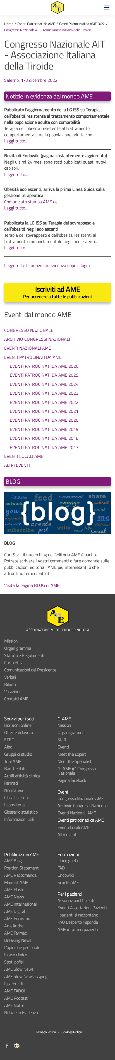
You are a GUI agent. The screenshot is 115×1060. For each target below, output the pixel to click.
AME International (20, 904)
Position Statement (21, 867)
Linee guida (68, 860)
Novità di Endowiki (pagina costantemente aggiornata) (55, 155)
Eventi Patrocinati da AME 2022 (82, 23)
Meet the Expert (72, 754)
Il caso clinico (15, 954)
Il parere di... (14, 983)
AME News (14, 896)
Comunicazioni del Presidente (30, 669)
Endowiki (66, 875)
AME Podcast (16, 998)
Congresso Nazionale (28, 330)
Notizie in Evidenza (21, 1012)
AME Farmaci (16, 933)
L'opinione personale (22, 947)
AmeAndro (13, 925)
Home (8, 23)
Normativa (13, 790)
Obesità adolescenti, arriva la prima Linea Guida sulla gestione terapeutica (54, 192)
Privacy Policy (46, 1032)
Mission (11, 641)
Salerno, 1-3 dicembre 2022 (31, 80)
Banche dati (14, 768)
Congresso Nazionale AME (81, 798)
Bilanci (10, 684)
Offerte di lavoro (18, 732)
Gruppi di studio (18, 754)
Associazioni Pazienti (76, 900)
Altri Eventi (17, 465)
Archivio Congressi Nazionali (37, 339)
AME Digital (14, 911)
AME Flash (13, 889)
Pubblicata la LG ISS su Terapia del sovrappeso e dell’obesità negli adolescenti (49, 225)
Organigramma (17, 648)
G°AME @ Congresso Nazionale (77, 770)
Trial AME (12, 761)
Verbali (10, 677)
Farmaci (11, 783)
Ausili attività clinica (22, 775)
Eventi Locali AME (23, 456)
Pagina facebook (72, 780)
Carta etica (13, 662)
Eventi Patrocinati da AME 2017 (44, 447)
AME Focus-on (17, 918)
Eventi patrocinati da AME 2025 (44, 375)
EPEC (9, 739)
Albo (8, 746)
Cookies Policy (71, 1032)
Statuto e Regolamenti (24, 655)
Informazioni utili (19, 819)
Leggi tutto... (16, 140)
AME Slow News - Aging (25, 976)
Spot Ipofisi (13, 961)
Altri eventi (67, 834)
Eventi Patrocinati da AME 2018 (44, 438)
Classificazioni (16, 797)
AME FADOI (14, 990)
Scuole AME (68, 882)
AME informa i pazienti (78, 929)
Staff (62, 739)
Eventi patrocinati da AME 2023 (44, 393)
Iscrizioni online (18, 725)
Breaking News (17, 940)
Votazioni (12, 691)
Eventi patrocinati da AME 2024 (44, 384)
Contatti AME (16, 698)
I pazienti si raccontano (78, 914)
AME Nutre (14, 1005)
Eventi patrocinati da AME (81, 820)
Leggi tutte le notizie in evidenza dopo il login (47, 265)
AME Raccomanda (20, 875)
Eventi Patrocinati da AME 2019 (44, 429)
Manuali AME (16, 882)
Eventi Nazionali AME (27, 348)
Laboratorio (14, 804)
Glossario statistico (20, 812)
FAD (61, 867)
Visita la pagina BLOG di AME (31, 585)
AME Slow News (18, 969)
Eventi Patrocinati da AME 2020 (44, 420)
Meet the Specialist (75, 761)
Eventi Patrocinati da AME (36, 23)
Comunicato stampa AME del (31, 201)
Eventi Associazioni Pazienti (82, 907)
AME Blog (12, 860)
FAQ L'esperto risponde (78, 922)
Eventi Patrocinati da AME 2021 (44, 411)
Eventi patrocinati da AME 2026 (44, 366)
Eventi (63, 746)
